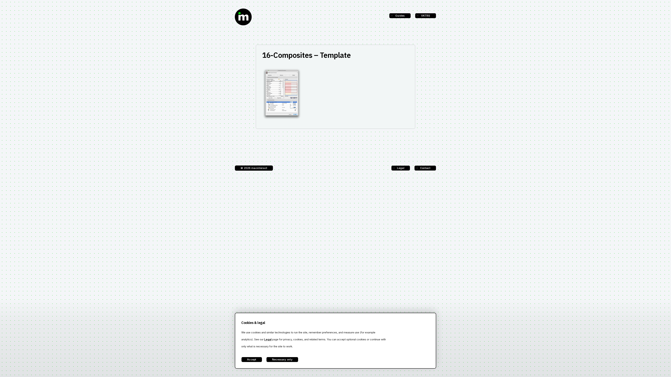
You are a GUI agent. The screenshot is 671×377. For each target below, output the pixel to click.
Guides (400, 15)
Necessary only (282, 359)
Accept (251, 359)
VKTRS (425, 15)
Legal (400, 168)
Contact (425, 168)
